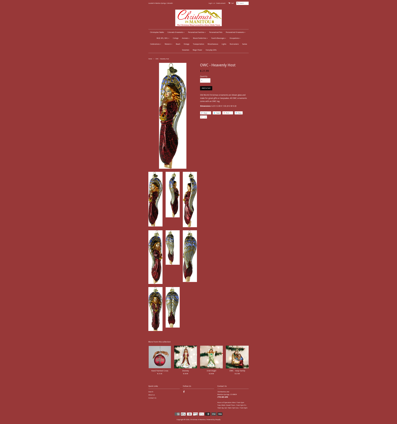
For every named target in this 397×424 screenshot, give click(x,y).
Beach (178, 44)
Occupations (234, 38)
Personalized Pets (215, 32)
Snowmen (185, 50)
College (175, 38)
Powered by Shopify (213, 419)
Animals (185, 38)
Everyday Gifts (211, 50)
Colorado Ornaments (175, 32)
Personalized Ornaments (235, 32)
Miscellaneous (213, 44)
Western (168, 44)
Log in (210, 3)
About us (151, 395)
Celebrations (155, 44)
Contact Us (152, 398)
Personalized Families (196, 32)
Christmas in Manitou (198, 419)
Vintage (186, 44)
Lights (224, 44)
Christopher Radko (157, 32)
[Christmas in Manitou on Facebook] (184, 392)
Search (150, 392)
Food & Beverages (218, 38)
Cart (232, 3)
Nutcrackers (234, 44)
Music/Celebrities (200, 38)
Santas (244, 44)
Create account (220, 3)
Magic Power (197, 50)
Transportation (198, 44)
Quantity (203, 76)
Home (150, 59)
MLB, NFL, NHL (162, 38)
